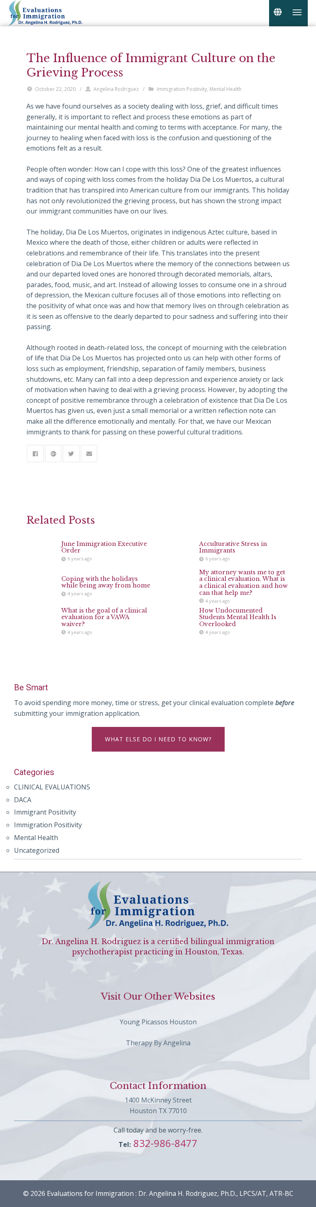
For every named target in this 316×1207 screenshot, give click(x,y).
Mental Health (225, 89)
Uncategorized (36, 850)
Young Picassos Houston (158, 1021)
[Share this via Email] (89, 453)
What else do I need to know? (158, 739)
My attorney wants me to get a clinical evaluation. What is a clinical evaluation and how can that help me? (243, 582)
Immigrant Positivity (45, 812)
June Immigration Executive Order (104, 547)
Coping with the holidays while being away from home (105, 582)
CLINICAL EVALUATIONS (52, 787)
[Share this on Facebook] (35, 453)
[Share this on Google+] (53, 453)
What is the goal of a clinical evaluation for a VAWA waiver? (104, 617)
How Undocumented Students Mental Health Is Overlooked (237, 617)
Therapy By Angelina (158, 1042)
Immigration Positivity (182, 89)
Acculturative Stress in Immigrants (233, 547)
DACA (22, 799)
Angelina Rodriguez (116, 89)
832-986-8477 (164, 1143)
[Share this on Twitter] (71, 453)
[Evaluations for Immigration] (45, 12)
